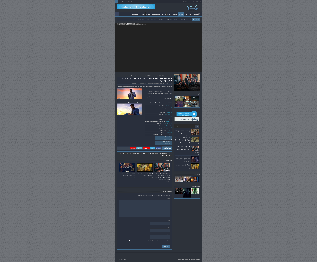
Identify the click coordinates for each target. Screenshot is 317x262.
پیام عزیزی (140, 153)
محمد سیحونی (121, 153)
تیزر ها (168, 14)
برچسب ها (179, 127)
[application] (158, 47)
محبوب (191, 127)
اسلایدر (167, 75)
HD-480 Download (165, 139)
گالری (143, 14)
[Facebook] (131, 2)
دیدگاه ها (186, 127)
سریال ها (164, 14)
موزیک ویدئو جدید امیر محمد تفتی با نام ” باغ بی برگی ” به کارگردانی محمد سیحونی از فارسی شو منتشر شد (182, 131)
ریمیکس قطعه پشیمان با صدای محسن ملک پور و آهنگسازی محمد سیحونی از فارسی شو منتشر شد (171, 20)
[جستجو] (116, 1)
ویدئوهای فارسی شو (151, 83)
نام (169, 220)
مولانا (164, 155)
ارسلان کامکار (146, 153)
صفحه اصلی (195, 14)
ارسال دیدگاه (142, 83)
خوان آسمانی (133, 153)
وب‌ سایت (168, 234)
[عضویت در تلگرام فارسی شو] (136, 7)
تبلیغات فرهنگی (135, 14)
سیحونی (127, 153)
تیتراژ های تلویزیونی (156, 14)
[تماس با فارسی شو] (204, 24)
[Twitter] (130, 2)
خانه (189, 1)
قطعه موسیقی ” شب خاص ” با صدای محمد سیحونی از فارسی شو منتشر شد (127, 175)
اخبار (190, 14)
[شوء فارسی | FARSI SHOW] (192, 7)
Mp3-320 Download (165, 137)
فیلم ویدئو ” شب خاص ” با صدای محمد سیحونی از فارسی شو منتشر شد (145, 175)
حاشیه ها (148, 14)
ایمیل (168, 227)
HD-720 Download (165, 141)
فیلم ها (186, 14)
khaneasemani (154, 153)
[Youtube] (128, 2)
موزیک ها (175, 14)
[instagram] (126, 2)
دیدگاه (168, 198)
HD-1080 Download (165, 144)
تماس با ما (185, 1)
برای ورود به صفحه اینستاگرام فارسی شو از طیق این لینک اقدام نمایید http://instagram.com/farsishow (149, 102)
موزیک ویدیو (169, 155)
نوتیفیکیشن (157, 83)
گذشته (196, 127)
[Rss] (133, 2)
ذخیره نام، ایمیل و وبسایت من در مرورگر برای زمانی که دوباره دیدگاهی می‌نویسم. (155, 242)
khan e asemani (163, 153)
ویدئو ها (181, 14)
